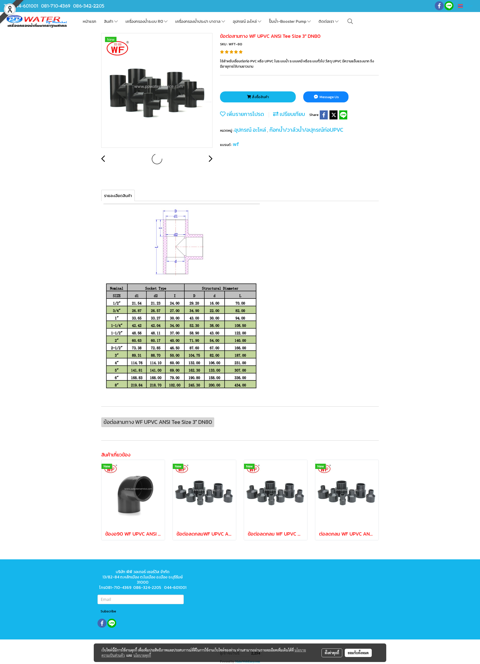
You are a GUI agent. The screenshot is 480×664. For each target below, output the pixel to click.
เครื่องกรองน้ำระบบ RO (145, 21)
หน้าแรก (89, 21)
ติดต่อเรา (326, 21)
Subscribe (108, 611)
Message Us (329, 97)
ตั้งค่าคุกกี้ (332, 652)
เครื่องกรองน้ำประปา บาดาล (198, 21)
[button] (350, 21)
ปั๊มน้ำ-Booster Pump (288, 21)
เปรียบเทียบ (291, 114)
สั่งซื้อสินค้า (260, 97)
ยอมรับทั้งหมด (358, 652)
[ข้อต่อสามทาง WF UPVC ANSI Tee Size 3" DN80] (157, 90)
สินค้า (109, 21)
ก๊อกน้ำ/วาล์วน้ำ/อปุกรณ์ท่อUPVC (306, 130)
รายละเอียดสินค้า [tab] (118, 196)
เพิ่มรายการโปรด (245, 114)
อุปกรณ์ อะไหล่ (245, 21)
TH (466, 6)
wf (236, 144)
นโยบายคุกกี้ (142, 655)
